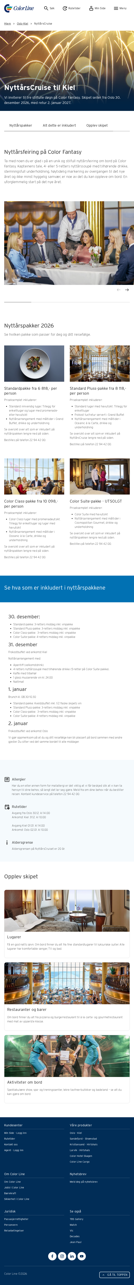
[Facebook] (52, 1256)
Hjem (7, 23)
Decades (75, 1236)
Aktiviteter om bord (24, 1082)
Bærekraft (10, 1193)
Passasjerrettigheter (16, 1219)
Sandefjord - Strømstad (83, 1138)
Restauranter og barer (27, 1009)
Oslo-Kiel (22, 23)
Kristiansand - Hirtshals (84, 1144)
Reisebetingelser (14, 1230)
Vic (71, 1230)
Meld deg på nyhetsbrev (84, 1181)
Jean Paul (75, 1242)
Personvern (11, 1224)
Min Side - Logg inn (15, 1133)
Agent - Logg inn (13, 1150)
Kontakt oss (11, 1144)
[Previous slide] (118, 290)
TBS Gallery (76, 1219)
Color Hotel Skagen (81, 1156)
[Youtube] (81, 1256)
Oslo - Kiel (76, 1133)
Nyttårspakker (20, 125)
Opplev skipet (97, 125)
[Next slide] (127, 290)
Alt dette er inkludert (59, 125)
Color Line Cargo (80, 1161)
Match (73, 1224)
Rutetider (9, 1138)
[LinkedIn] (72, 1256)
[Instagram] (62, 1256)
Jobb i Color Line (14, 1187)
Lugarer (14, 937)
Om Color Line (12, 1181)
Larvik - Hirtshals (80, 1150)
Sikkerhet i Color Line (16, 1199)
